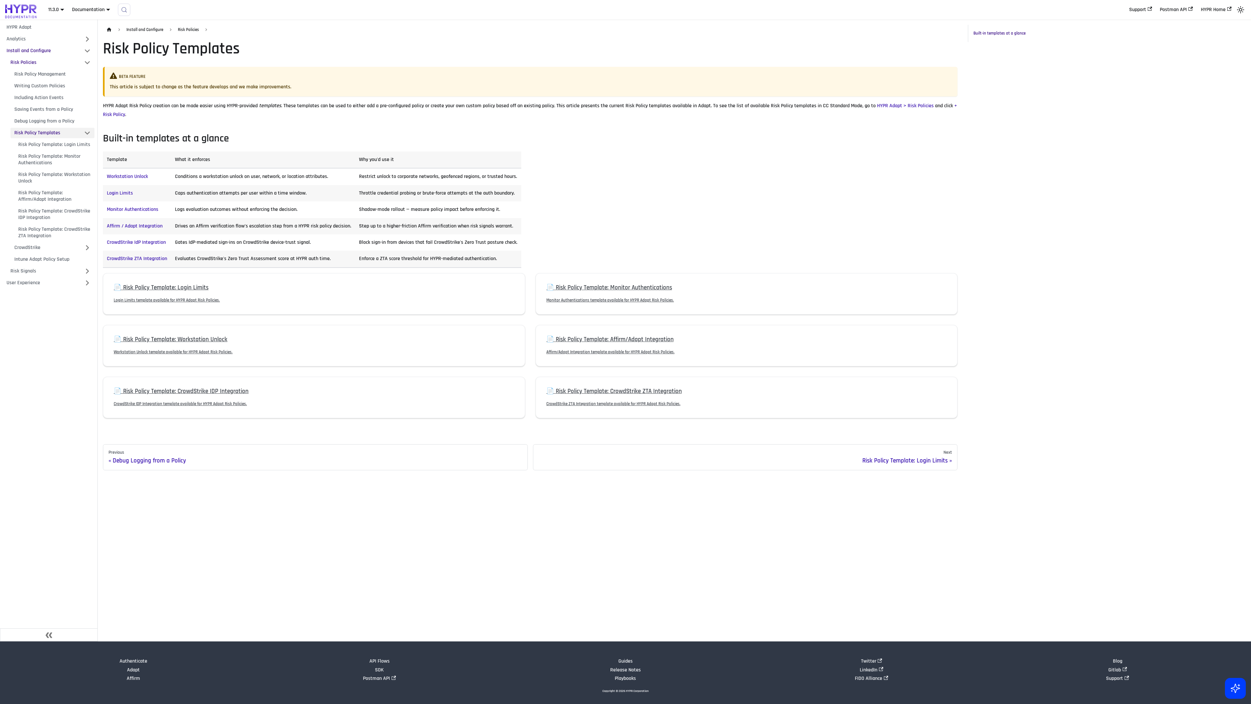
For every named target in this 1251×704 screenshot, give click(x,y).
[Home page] (109, 30)
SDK (379, 670)
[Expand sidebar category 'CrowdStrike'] (87, 247)
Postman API (1173, 9)
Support (1137, 9)
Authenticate (133, 661)
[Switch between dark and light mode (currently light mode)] (1240, 10)
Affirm (133, 678)
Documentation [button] (88, 9)
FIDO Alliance (868, 678)
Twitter (868, 661)
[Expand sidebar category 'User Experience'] (87, 283)
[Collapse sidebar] (49, 634)
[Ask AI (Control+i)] (1235, 688)
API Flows (379, 661)
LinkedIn (868, 670)
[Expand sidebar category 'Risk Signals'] (87, 271)
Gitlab (1114, 670)
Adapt (133, 670)
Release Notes (625, 670)
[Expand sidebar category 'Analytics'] (87, 39)
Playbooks (625, 678)
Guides (625, 661)
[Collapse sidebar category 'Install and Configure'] (87, 51)
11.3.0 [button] (53, 9)
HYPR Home (1213, 9)
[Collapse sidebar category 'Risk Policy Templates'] (87, 133)
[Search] (124, 10)
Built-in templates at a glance (999, 33)
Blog (1117, 661)
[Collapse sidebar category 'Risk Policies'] (87, 62)
